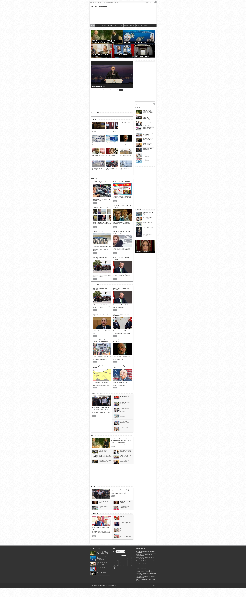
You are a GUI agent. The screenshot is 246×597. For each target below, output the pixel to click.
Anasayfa (92, 2)
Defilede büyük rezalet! (148, 227)
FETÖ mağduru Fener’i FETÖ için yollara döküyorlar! (125, 410)
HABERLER (95, 113)
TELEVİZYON (139, 25)
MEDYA (97, 25)
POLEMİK (132, 25)
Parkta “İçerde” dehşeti (148, 222)
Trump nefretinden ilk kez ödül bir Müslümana (148, 233)
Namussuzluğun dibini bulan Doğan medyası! (145, 560)
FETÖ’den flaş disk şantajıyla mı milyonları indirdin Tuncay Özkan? (104, 41)
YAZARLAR (146, 25)
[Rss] (146, 2)
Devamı (115, 201)
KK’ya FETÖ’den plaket (125, 122)
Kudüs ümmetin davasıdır (98, 155)
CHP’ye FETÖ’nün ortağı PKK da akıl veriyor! (148, 134)
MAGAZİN (126, 25)
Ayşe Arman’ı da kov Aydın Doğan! (120, 490)
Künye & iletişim (98, 2)
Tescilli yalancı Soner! (147, 217)
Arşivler (114, 551)
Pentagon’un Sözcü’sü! (148, 158)
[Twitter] (147, 2)
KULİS (121, 25)
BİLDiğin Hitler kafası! (111, 155)
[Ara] (156, 2)
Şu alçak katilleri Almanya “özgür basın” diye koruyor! (148, 128)
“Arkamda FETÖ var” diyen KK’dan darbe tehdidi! (148, 139)
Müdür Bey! (122, 516)
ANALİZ (116, 25)
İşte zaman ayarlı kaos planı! (101, 207)
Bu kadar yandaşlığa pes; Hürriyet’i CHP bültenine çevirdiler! (125, 452)
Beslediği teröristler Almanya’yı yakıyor (144, 563)
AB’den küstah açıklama (111, 142)
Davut (139, 580)
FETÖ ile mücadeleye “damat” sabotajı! (147, 144)
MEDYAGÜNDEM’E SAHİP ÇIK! (112, 2)
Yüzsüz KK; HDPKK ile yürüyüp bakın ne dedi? (145, 579)
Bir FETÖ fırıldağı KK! (124, 396)
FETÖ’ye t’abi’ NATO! (98, 231)
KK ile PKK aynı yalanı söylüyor (122, 181)
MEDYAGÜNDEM (99, 6)
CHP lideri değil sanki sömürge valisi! (147, 149)
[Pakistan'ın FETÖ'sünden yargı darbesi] (112, 74)
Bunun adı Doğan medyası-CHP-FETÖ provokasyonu (103, 452)
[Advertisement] (132, 14)
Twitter (103, 2)
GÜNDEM (103, 25)
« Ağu (114, 568)
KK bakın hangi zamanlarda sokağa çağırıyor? (124, 422)
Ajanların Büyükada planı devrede (136, 42)
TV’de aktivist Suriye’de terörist (100, 55)
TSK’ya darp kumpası (142, 56)
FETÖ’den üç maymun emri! (121, 55)
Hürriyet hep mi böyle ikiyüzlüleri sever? (147, 154)
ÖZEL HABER (109, 25)
